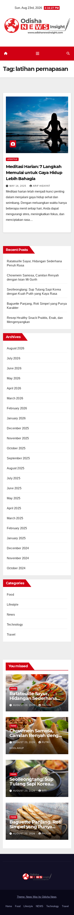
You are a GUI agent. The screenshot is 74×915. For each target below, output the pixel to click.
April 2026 (14, 388)
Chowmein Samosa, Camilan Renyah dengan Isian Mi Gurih (36, 735)
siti (44, 790)
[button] (68, 53)
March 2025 (15, 518)
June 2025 (14, 488)
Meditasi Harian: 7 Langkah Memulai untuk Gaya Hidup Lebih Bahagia (34, 172)
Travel (11, 634)
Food (10, 594)
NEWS (39, 906)
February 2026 (17, 408)
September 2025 (18, 458)
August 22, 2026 (24, 833)
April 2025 (14, 508)
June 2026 (14, 368)
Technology (15, 624)
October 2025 (16, 448)
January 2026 (16, 418)
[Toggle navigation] (37, 53)
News (11, 614)
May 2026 (13, 378)
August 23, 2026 (24, 705)
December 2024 (18, 548)
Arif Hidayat (41, 186)
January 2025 (16, 538)
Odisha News (49, 896)
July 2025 (13, 478)
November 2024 (18, 558)
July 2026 (13, 358)
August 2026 (15, 348)
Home (9, 906)
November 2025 (18, 438)
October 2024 (16, 568)
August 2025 (15, 468)
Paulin (46, 705)
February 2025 (17, 528)
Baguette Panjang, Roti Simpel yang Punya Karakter (35, 826)
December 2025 (18, 428)
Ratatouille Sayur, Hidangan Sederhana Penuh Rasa (33, 698)
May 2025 (13, 498)
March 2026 (15, 398)
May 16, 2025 (18, 186)
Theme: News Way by (29, 896)
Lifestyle (12, 159)
